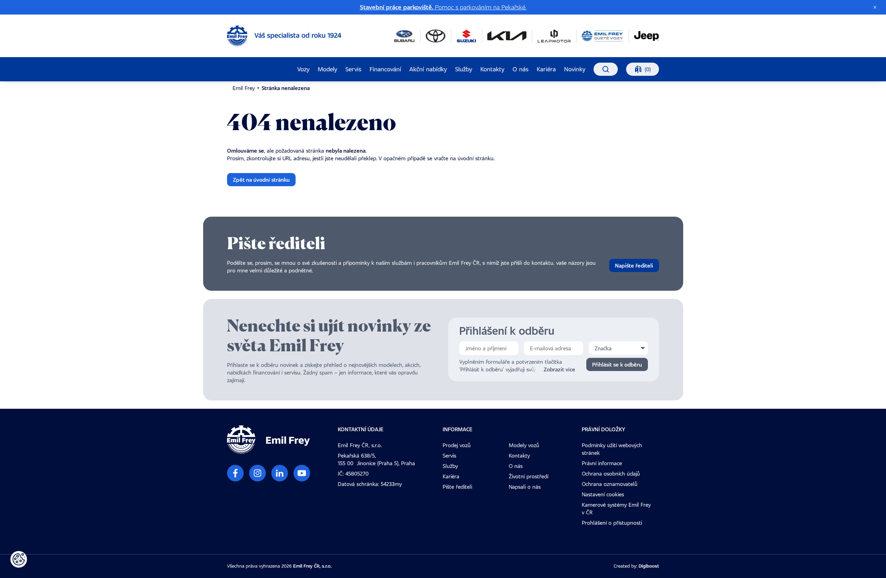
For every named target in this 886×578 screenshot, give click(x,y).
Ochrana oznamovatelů (610, 483)
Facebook (235, 473)
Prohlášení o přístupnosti (612, 522)
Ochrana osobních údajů (611, 473)
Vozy (303, 69)
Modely (327, 69)
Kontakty (492, 69)
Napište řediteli (634, 265)
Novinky (574, 69)
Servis (353, 69)
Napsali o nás (525, 486)
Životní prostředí (528, 476)
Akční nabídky (428, 69)
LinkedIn (279, 473)
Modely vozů (524, 445)
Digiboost (649, 566)
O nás (520, 69)
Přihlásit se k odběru (617, 364)
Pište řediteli (457, 486)
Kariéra (546, 69)
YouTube (301, 473)
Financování (385, 69)
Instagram (257, 473)
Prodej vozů (457, 445)
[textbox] (618, 348)
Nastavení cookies (603, 494)
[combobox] (618, 348)
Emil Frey (244, 87)
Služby (463, 69)
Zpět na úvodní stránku (261, 179)
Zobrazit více (559, 369)
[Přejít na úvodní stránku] (284, 36)
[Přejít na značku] (404, 36)
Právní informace (602, 463)
